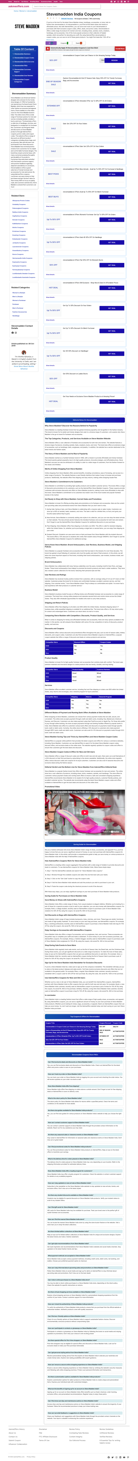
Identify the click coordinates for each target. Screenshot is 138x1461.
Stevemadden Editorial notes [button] (24, 62)
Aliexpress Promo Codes (21, 200)
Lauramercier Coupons (20, 246)
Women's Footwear (19, 300)
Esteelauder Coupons (19, 239)
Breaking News (34, 1)
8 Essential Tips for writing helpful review (110, 1441)
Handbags (15, 316)
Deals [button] (79, 43)
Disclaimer (43, 1429)
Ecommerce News (46, 1)
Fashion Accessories (19, 312)
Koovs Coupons (18, 254)
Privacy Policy (31, 1457)
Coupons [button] (64, 43)
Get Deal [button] (112, 83)
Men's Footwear (17, 308)
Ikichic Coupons (18, 227)
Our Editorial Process (77, 1440)
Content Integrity (75, 1437)
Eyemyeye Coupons (19, 266)
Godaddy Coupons (19, 204)
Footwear (15, 304)
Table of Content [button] (24, 49)
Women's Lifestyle (18, 293)
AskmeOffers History (17, 1429)
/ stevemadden (31, 11)
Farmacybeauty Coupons (21, 269)
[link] (12, 333)
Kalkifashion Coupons (20, 223)
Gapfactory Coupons (19, 216)
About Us (16, 1)
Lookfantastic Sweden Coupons (23, 273)
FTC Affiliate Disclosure (48, 1437)
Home (10, 1)
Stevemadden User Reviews (23, 75)
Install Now (120, 48)
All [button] (51, 43)
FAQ (40, 1433)
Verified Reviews (106, 1437)
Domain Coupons (18, 220)
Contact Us (13, 1437)
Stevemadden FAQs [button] (20, 65)
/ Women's (22, 11)
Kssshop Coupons (18, 235)
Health (56, 1)
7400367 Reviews (67, 18)
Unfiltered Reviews (107, 1433)
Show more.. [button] (50, 40)
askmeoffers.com (18, 6)
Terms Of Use (44, 1440)
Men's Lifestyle (17, 296)
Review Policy (74, 1429)
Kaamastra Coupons (19, 262)
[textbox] (67, 6)
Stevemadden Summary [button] (22, 54)
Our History (24, 1)
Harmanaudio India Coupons (22, 258)
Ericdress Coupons (19, 231)
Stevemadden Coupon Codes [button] (24, 58)
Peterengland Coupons (20, 208)
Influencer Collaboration (18, 1444)
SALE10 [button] (109, 60)
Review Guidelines (106, 1429)
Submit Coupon (15, 1440)
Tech (61, 1)
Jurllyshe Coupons (19, 243)
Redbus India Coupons (20, 212)
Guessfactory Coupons (20, 250)
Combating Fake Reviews (79, 1433)
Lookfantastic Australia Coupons (23, 277)
